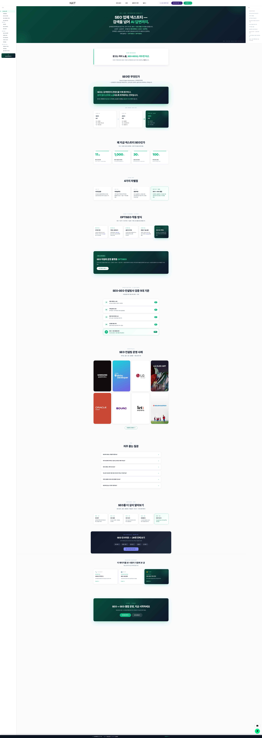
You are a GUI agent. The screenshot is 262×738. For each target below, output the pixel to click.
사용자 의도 (117, 232)
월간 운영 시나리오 (6, 50)
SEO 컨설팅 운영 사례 (253, 24)
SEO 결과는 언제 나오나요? (131, 467)
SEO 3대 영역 (5, 33)
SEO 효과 (5, 28)
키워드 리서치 (5, 39)
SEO (126, 3)
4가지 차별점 (251, 15)
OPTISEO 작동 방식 (252, 18)
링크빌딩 (4, 41)
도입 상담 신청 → (125, 615)
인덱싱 (104, 233)
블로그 (144, 3)
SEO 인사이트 (5, 15)
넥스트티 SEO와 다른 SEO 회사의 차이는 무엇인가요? (131, 473)
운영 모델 (4, 48)
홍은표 (224, 41)
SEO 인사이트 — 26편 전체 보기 (254, 32)
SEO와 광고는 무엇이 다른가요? (131, 485)
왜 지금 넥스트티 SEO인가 (253, 13)
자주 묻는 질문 (251, 26)
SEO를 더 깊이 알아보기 (253, 29)
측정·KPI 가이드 (6, 46)
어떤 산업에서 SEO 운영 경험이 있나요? (131, 479)
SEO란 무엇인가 (252, 11)
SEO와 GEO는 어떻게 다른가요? (131, 454)
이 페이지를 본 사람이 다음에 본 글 (254, 36)
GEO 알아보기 (137, 615)
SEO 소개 (5, 11)
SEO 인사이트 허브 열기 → (131, 549)
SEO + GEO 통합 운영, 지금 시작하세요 (254, 40)
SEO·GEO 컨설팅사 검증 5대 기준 (254, 21)
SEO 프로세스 (5, 26)
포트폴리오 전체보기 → (131, 427)
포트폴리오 (5, 13)
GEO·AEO (118, 3)
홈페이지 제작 (135, 3)
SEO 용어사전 (5, 20)
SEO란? (4, 24)
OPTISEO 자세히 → (103, 268)
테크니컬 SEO (5, 37)
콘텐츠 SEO (5, 35)
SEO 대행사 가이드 (6, 18)
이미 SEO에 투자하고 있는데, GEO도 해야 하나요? (131, 461)
